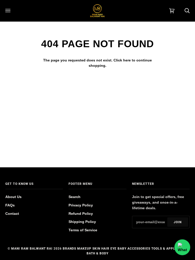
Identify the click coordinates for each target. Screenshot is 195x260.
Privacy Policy (81, 205)
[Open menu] (13, 10)
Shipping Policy (82, 222)
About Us (13, 197)
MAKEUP (84, 248)
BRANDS (69, 248)
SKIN (96, 248)
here (127, 60)
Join (178, 222)
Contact (12, 214)
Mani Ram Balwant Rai (32, 248)
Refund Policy (81, 214)
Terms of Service (83, 230)
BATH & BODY (97, 253)
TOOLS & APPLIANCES (169, 248)
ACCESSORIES (138, 248)
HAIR (105, 248)
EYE (113, 248)
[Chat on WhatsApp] (182, 247)
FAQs (10, 205)
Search (74, 197)
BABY (122, 248)
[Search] (182, 10)
